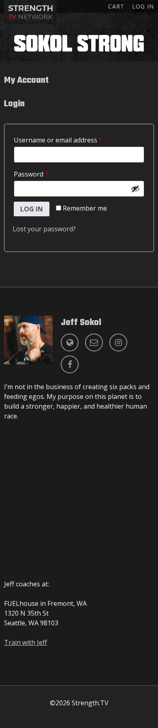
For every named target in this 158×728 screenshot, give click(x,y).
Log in (31, 209)
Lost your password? (44, 228)
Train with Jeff (25, 642)
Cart (116, 6)
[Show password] (135, 188)
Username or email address (71, 139)
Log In (143, 6)
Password (44, 174)
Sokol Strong (79, 43)
